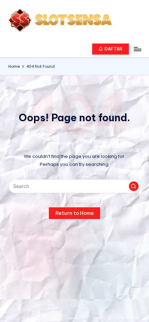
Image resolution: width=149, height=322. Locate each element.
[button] (111, 49)
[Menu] (137, 49)
